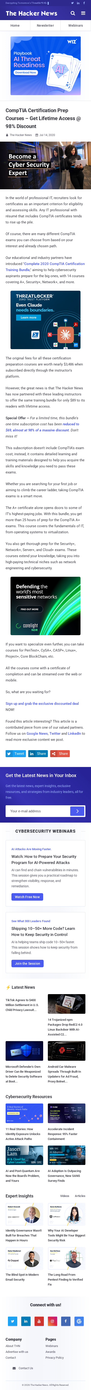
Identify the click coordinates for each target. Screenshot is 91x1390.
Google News (37, 733)
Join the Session (27, 963)
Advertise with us (17, 1352)
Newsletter (45, 25)
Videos (64, 1196)
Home (15, 25)
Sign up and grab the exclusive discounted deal (42, 704)
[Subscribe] (77, 811)
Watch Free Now (27, 897)
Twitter (54, 733)
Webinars (75, 25)
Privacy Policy (55, 1357)
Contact (11, 1357)
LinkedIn (74, 733)
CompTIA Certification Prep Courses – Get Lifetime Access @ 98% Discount (43, 118)
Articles (80, 1196)
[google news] (78, 1321)
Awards (51, 1352)
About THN (13, 1346)
